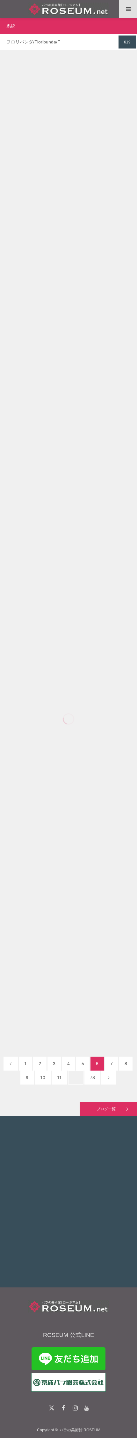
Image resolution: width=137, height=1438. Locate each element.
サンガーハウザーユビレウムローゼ (68, 452)
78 (92, 1077)
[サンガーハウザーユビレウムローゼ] (68, 512)
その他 (32, 113)
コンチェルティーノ (68, 328)
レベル (68, 809)
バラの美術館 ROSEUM (80, 1430)
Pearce (100, 622)
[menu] (128, 9)
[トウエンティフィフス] (68, 763)
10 (42, 1077)
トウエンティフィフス (68, 700)
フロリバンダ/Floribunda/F (62, 113)
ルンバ (68, 66)
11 (59, 1077)
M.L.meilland (100, 374)
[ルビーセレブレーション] (68, 636)
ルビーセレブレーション (68, 576)
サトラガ (68, 933)
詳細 (68, 168)
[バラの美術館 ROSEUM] (68, 9)
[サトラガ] (68, 994)
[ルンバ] (68, 127)
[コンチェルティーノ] (68, 388)
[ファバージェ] (68, 266)
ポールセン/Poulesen (104, 113)
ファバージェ (68, 203)
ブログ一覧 (106, 1109)
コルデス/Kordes (102, 498)
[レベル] (68, 869)
